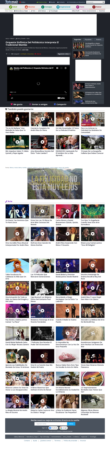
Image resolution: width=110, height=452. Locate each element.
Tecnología (54, 11)
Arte (34, 11)
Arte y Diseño (21, 38)
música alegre (54, 167)
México (12, 167)
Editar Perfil (75, 11)
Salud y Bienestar (19, 437)
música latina (18, 167)
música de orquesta (43, 167)
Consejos (48, 7)
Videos (12, 38)
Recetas (31, 7)
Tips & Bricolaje (44, 437)
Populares (88, 39)
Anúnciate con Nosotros (77, 2)
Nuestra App (42, 2)
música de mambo (64, 167)
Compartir (16, 54)
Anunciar (83, 441)
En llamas (43, 11)
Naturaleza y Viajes (22, 11)
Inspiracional (65, 7)
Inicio (7, 38)
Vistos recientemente (89, 11)
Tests (81, 7)
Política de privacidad (67, 431)
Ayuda (53, 2)
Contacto (62, 2)
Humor (98, 7)
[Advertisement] (55, 25)
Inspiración (84, 437)
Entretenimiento (56, 437)
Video (23, 2)
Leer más (25, 50)
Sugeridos (77, 39)
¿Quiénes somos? (45, 441)
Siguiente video (63, 54)
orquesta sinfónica (32, 167)
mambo (24, 167)
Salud (14, 7)
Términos (59, 431)
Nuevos (98, 39)
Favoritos (102, 11)
